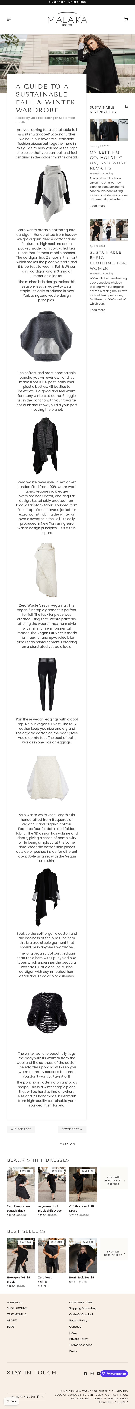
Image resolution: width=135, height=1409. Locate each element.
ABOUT (12, 1320)
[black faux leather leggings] (47, 682)
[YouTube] (98, 1373)
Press (73, 1351)
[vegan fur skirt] (47, 778)
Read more (97, 206)
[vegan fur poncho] (47, 336)
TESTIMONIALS (17, 1314)
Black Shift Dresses (38, 1160)
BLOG (11, 1327)
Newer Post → (72, 1129)
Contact (75, 1327)
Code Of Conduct (81, 1314)
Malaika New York (76, 1391)
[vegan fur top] (47, 569)
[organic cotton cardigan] (53, 193)
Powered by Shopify (113, 1402)
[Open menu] (12, 19)
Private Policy (78, 1339)
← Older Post (21, 1129)
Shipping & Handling (83, 1308)
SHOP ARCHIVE (17, 1308)
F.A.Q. (73, 1333)
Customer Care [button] (81, 1302)
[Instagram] (92, 1373)
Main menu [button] (15, 1302)
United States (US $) (25, 1396)
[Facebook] (85, 1373)
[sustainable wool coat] (47, 445)
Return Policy (78, 1320)
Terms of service (80, 1345)
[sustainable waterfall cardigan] (47, 897)
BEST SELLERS (26, 1231)
